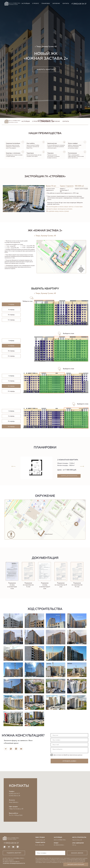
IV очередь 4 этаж (30, 420)
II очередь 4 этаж (47, 352)
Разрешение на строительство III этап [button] (61, 584)
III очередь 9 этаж (30, 373)
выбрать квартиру (46, 69)
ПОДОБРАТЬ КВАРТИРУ (14, 853)
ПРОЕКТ (56, 843)
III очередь (11, 314)
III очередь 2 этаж (30, 389)
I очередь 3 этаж (62, 319)
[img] (14, 466)
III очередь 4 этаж (30, 384)
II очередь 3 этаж (47, 355)
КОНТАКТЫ (66, 3)
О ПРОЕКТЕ (35, 3)
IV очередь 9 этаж (30, 408)
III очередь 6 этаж (30, 380)
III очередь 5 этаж (30, 382)
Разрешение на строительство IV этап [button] (77, 584)
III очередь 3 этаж (30, 387)
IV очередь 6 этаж (30, 415)
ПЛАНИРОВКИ (45, 3)
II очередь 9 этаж (47, 341)
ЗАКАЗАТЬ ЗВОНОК (77, 853)
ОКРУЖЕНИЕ (56, 3)
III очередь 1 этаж (30, 391)
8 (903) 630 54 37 (14, 793)
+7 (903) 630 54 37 (78, 4)
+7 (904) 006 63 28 (46, 121)
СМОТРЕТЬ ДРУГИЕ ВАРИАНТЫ (69, 475)
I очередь (11, 304)
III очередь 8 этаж (30, 375)
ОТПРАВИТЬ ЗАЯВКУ (69, 761)
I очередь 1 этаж (62, 323)
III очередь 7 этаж (30, 377)
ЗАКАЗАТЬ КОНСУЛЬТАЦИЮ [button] (75, 864)
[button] (44, 571)
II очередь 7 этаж (47, 345)
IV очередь (11, 320)
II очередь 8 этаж (47, 343)
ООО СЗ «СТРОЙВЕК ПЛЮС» (60, 839)
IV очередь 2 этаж (30, 424)
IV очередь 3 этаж (30, 422)
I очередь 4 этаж (62, 316)
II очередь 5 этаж (47, 350)
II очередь (11, 309)
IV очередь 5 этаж (30, 417)
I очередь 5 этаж (62, 314)
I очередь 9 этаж (62, 304)
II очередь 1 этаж (47, 359)
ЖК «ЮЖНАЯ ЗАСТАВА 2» (59, 844)
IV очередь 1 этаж (30, 427)
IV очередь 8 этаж (30, 410)
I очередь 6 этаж (62, 311)
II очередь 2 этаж (47, 357)
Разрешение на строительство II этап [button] (28, 584)
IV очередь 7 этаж (30, 413)
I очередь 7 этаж (62, 309)
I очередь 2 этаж (62, 321)
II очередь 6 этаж (47, 348)
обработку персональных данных (72, 755)
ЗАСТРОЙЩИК (25, 3)
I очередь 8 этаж (62, 307)
